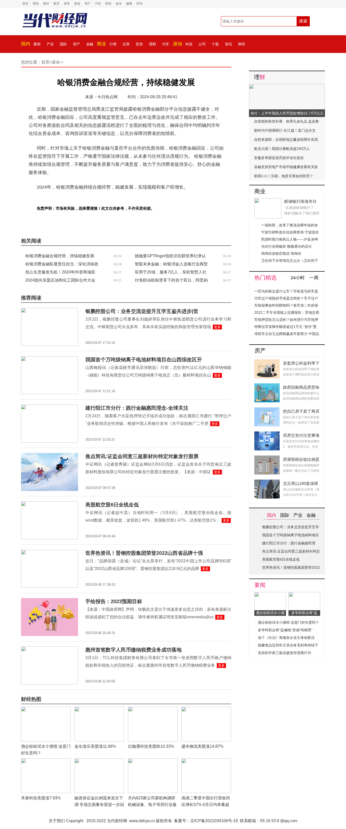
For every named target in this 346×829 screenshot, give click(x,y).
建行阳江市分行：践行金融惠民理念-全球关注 (136, 408)
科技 (108, 3)
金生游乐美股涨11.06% (95, 746)
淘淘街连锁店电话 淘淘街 (281, 253)
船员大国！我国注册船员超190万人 (282, 149)
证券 (126, 44)
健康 (129, 3)
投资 (139, 44)
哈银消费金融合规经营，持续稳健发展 (59, 256)
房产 (88, 3)
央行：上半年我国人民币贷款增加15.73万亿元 (287, 113)
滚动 (177, 43)
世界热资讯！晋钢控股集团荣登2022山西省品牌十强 (144, 553)
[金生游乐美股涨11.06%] (99, 709)
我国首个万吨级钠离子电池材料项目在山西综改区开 (143, 359)
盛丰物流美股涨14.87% (202, 746)
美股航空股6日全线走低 (112, 504)
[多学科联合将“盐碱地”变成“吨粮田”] (304, 595)
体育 (67, 3)
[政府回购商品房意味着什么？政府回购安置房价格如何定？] (267, 386)
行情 (113, 44)
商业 (101, 43)
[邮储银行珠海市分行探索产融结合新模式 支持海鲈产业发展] (267, 201)
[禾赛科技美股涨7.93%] (46, 761)
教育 (56, 3)
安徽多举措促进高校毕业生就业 (279, 158)
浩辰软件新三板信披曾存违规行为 (284, 653)
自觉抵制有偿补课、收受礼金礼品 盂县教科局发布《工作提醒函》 (286, 122)
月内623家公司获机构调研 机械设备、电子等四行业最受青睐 (152, 804)
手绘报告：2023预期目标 (113, 601)
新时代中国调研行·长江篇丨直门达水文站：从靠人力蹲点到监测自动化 (285, 131)
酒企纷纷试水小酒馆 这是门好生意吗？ (288, 622)
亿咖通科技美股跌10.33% (151, 746)
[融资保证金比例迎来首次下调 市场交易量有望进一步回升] (99, 761)
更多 (217, 327)
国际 (63, 44)
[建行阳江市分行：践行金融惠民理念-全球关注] (49, 407)
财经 (46, 3)
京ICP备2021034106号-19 (214, 821)
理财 (152, 44)
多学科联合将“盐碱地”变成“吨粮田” (285, 630)
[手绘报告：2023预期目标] (49, 601)
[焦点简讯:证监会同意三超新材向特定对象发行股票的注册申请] (49, 456)
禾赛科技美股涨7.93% (41, 798)
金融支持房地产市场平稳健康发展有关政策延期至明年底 (286, 168)
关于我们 (57, 821)
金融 (89, 44)
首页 (25, 3)
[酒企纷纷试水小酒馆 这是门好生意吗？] (46, 709)
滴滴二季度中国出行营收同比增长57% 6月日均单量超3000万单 (205, 804)
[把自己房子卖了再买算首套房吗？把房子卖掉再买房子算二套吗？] (267, 410)
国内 (25, 43)
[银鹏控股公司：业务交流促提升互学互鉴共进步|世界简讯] (49, 311)
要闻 (37, 44)
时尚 (140, 3)
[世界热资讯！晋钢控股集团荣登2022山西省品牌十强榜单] (49, 552)
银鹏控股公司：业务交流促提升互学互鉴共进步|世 (141, 311)
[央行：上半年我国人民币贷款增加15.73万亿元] (287, 87)
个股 (215, 44)
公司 (202, 44)
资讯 (36, 3)
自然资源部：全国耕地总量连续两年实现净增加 (286, 140)
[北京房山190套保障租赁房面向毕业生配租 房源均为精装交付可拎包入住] (267, 482)
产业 (50, 44)
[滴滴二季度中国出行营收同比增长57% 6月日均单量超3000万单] (206, 761)
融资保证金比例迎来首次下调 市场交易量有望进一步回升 (99, 804)
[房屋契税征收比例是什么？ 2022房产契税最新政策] (267, 458)
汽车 (98, 3)
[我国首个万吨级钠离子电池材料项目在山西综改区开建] (49, 359)
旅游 (77, 3)
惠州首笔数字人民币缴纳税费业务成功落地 (133, 650)
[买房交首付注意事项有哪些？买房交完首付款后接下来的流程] (267, 434)
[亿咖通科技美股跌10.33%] (153, 709)
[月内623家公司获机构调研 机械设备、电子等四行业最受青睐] (153, 761)
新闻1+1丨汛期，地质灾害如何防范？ (283, 176)
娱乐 (119, 3)
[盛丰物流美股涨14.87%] (206, 709)
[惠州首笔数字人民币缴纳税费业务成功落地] (49, 649)
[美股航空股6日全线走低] (49, 504)
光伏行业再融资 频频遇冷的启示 (286, 246)
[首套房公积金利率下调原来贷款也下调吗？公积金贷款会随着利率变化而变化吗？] (267, 362)
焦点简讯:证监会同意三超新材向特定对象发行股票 (142, 456)
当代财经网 (117, 821)
